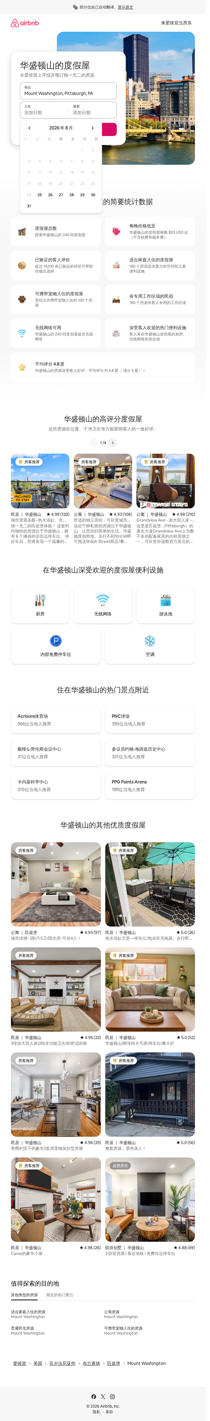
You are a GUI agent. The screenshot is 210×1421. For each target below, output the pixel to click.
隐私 (96, 1411)
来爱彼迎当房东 (176, 23)
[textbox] (44, 112)
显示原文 (125, 7)
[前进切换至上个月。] (29, 128)
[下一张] (112, 442)
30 (93, 194)
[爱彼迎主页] (25, 22)
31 (29, 206)
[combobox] (68, 93)
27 (61, 194)
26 (50, 194)
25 (39, 194)
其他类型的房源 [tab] (24, 1294)
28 (71, 194)
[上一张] (93, 442)
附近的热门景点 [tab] (59, 1294)
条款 (109, 1411)
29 (82, 194)
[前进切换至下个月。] (92, 128)
